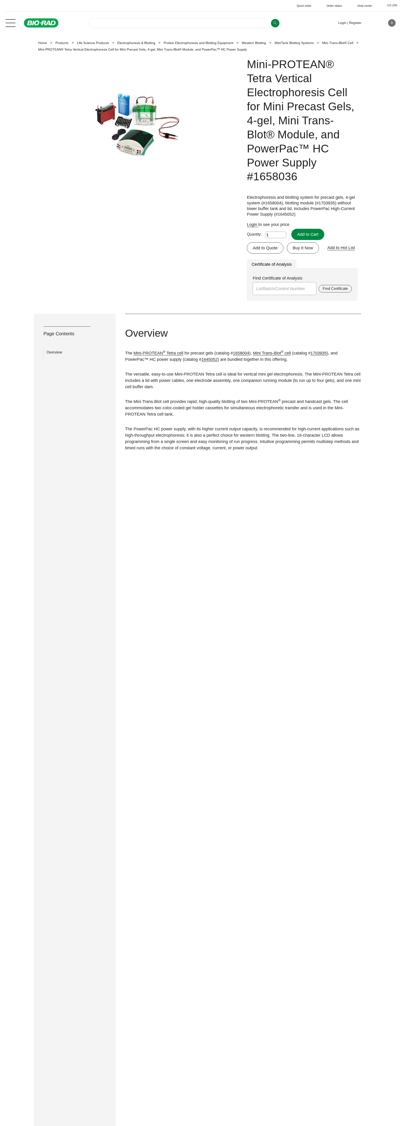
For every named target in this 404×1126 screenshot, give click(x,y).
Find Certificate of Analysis (277, 278)
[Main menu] (10, 22)
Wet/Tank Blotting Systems (294, 43)
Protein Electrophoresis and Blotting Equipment (198, 43)
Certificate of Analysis (272, 264)
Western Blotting (254, 43)
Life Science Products (93, 43)
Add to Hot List (341, 247)
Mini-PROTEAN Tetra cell (158, 353)
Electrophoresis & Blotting (136, 43)
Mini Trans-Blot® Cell (337, 43)
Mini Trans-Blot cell (272, 353)
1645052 (209, 359)
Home (42, 43)
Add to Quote (265, 248)
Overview (54, 352)
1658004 (241, 353)
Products (62, 43)
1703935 (318, 353)
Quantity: (254, 234)
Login (252, 224)
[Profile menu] (372, 23)
